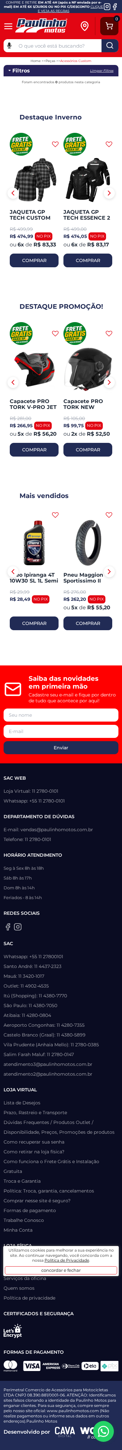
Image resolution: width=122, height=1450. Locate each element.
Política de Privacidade (67, 1260)
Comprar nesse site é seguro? (37, 1201)
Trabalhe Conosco (24, 1220)
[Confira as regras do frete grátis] (21, 144)
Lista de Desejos (22, 1103)
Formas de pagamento (30, 1210)
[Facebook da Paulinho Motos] (114, 6)
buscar (110, 45)
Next (109, 193)
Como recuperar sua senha (34, 1142)
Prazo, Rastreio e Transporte (35, 1112)
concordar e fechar (61, 1270)
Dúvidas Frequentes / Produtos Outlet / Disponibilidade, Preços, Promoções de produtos (59, 1127)
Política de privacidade (29, 1298)
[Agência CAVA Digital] (65, 1432)
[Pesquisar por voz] (9, 45)
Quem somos (19, 1288)
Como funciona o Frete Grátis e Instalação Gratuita (51, 1166)
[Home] (46, 26)
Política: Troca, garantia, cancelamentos (49, 1191)
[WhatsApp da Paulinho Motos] (103, 1431)
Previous (13, 193)
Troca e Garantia (22, 1181)
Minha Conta (18, 1230)
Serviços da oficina (25, 1278)
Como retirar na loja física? (34, 1152)
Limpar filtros (102, 71)
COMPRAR (34, 260)
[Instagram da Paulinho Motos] (107, 6)
